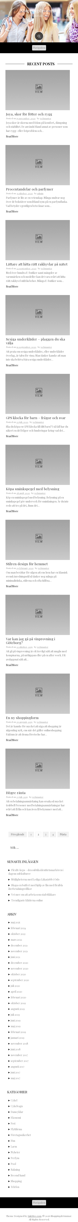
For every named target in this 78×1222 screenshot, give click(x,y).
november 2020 (19, 968)
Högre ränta (16, 792)
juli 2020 (15, 986)
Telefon (15, 1187)
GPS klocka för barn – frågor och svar (36, 417)
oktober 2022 (18, 934)
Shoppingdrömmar (39, 10)
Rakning (15, 1169)
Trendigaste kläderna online (27, 900)
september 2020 (20, 980)
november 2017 (19, 1055)
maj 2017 (15, 1078)
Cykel (14, 1100)
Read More (12, 136)
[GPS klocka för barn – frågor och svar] (37, 393)
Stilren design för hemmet (27, 563)
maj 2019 (15, 1026)
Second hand (18, 1175)
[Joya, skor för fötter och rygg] (37, 89)
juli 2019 (15, 1014)
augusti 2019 (18, 1009)
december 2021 (19, 945)
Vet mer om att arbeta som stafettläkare (33, 894)
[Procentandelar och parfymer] (37, 164)
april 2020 (16, 991)
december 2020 (19, 962)
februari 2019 (18, 1032)
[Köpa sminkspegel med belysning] (37, 464)
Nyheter (15, 1152)
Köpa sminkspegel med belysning (32, 488)
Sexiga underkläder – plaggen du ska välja (35, 341)
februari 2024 (18, 928)
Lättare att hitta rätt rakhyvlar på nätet (36, 264)
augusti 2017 (17, 1066)
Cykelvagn (17, 1106)
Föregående (17, 834)
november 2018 (19, 1043)
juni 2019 (15, 1020)
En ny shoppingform (22, 717)
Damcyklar (17, 1112)
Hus (13, 1140)
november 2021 (19, 951)
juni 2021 (15, 957)
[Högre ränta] (37, 768)
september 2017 (19, 1061)
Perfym (15, 1158)
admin (40, 193)
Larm (14, 1146)
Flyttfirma (16, 1129)
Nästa (63, 834)
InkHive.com (34, 1215)
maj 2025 (15, 922)
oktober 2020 (18, 974)
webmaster (45, 118)
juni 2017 (15, 1072)
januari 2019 (17, 1037)
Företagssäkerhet (21, 1135)
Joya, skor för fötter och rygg (29, 114)
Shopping (16, 1181)
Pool (13, 1164)
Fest (13, 1123)
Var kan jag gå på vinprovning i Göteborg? (30, 640)
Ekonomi (16, 1117)
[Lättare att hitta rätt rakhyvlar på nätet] (37, 239)
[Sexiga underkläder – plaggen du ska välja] (37, 315)
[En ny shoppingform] (37, 693)
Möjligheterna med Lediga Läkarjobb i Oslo (35, 879)
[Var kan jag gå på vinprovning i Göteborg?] (37, 614)
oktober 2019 (18, 1003)
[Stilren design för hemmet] (37, 539)
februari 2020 (18, 997)
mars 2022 (16, 939)
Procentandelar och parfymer (29, 189)
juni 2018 (15, 1049)
